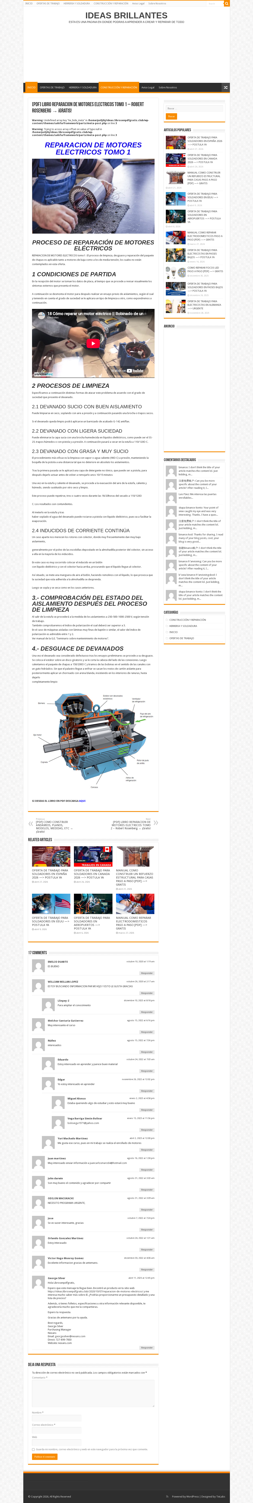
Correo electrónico (43, 1424)
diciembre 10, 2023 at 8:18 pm (139, 1000)
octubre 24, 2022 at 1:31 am (140, 1238)
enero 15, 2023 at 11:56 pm (141, 1118)
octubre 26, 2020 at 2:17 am (140, 981)
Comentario (39, 1377)
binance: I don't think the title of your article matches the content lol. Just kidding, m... (199, 471)
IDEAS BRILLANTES (126, 15)
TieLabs (220, 1496)
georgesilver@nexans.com (70, 1336)
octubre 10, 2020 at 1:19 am (140, 961)
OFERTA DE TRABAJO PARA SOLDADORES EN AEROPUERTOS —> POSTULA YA (92, 923)
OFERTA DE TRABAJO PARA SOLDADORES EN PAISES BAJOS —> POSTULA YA (205, 287)
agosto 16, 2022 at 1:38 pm (141, 1158)
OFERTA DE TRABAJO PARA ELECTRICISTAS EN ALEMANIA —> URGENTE (204, 305)
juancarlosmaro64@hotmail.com (108, 1162)
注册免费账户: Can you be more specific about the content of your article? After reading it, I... (198, 484)
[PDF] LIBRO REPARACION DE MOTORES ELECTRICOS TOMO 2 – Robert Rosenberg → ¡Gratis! (131, 824)
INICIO (29, 3)
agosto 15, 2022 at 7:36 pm (141, 1040)
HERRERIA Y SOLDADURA (77, 3)
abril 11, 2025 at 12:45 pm (141, 1278)
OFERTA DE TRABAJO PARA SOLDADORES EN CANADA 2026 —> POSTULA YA (92, 874)
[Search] (227, 4)
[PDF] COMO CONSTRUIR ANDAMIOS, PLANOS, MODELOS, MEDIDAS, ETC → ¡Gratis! (54, 825)
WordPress (192, 1496)
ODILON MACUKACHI (61, 1198)
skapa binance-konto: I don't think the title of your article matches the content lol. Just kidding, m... (201, 595)
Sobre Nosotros (157, 3)
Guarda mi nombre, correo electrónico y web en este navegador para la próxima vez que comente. (92, 1449)
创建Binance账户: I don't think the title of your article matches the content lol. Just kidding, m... (200, 551)
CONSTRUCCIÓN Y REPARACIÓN (111, 3)
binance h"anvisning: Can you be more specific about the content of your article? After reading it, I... (200, 565)
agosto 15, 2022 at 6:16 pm (141, 1020)
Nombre (37, 1412)
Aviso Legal (138, 3)
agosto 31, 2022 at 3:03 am (141, 1178)
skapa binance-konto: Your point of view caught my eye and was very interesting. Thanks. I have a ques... (198, 511)
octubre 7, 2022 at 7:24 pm (141, 1218)
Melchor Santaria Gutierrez (65, 1020)
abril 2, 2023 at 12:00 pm (142, 1138)
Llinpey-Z (63, 1000)
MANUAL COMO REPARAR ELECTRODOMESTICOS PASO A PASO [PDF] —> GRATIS (133, 923)
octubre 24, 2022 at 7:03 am (140, 1059)
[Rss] (167, 1496)
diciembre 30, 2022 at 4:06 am (139, 1258)
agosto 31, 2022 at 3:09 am (141, 1198)
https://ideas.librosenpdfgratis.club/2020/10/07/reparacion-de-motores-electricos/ (95, 1291)
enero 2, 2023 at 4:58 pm (142, 1098)
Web (34, 1437)
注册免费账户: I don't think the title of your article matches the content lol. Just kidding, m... (200, 525)
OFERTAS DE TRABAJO (48, 3)
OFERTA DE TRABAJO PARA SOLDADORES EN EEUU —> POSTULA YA (50, 921)
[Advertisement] (126, 51)
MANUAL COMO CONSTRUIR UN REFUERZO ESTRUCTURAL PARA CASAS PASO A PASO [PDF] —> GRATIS (134, 877)
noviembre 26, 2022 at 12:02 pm (138, 1079)
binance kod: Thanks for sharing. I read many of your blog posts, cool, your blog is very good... (201, 538)
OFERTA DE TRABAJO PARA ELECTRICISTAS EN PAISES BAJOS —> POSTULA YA (202, 254)
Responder (147, 973)
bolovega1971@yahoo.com (83, 1123)
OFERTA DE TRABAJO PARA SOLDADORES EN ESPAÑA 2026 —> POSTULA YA (50, 874)
